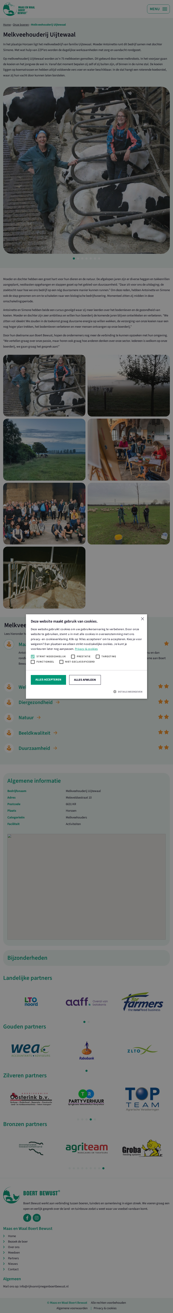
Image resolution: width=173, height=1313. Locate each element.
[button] (86, 692)
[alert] (86, 656)
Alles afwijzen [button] (85, 680)
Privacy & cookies (86, 649)
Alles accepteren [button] (48, 680)
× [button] (142, 619)
